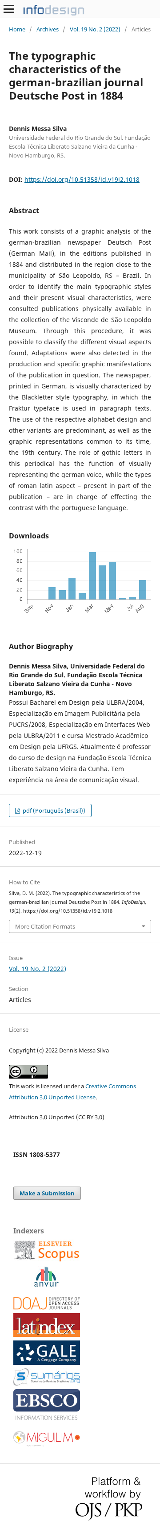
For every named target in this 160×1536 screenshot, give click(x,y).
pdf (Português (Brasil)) (53, 810)
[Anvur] (46, 1285)
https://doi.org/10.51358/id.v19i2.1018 (82, 179)
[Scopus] (46, 1260)
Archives (47, 29)
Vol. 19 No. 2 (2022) (95, 29)
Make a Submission (47, 1193)
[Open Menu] (9, 9)
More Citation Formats (45, 926)
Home (17, 29)
